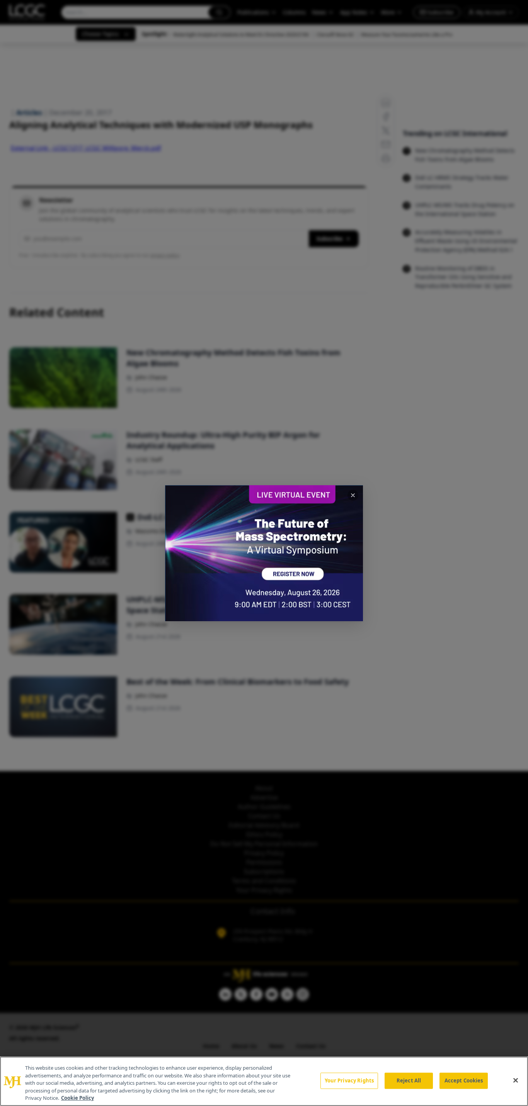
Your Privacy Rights (349, 1080)
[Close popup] (352, 495)
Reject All (409, 1080)
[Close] (515, 1080)
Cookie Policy (77, 1097)
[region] (264, 1081)
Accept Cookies (464, 1080)
